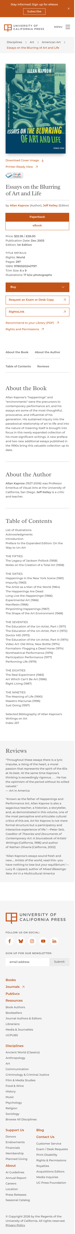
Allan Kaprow (19, 205)
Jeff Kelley (50, 205)
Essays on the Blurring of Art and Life (33, 48)
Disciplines (14, 42)
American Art (51, 42)
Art (32, 42)
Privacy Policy (15, 1225)
